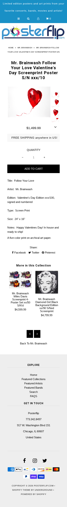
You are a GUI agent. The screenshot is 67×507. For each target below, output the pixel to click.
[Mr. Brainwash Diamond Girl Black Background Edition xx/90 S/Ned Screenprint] (46, 292)
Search (33, 391)
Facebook (20, 252)
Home (11, 48)
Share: (33, 247)
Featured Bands (33, 387)
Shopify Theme (21, 490)
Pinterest (49, 252)
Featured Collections (34, 379)
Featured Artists (33, 383)
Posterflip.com (44, 486)
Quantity (33, 149)
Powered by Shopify (33, 494)
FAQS (33, 396)
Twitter (35, 252)
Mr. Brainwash (25, 48)
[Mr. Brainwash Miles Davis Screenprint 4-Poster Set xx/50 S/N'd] (20, 286)
